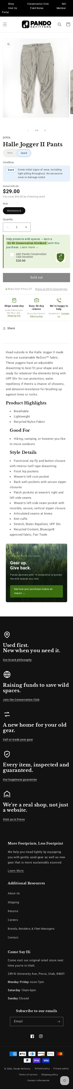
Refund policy (42, 1068)
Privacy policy (61, 1068)
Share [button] (11, 328)
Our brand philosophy (17, 659)
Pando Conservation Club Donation (31, 255)
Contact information (38, 1080)
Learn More (16, 870)
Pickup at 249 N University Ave (51, 289)
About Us (14, 893)
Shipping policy (49, 1074)
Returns (13, 911)
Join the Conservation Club (21, 699)
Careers (13, 919)
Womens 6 (16, 211)
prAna (6, 137)
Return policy (36, 316)
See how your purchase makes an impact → (33, 591)
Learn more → (29, 247)
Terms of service (28, 1074)
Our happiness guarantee (20, 779)
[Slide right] (45, 130)
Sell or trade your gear (18, 739)
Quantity (8, 219)
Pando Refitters (22, 1069)
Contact (13, 937)
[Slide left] (28, 130)
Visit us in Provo (14, 819)
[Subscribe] (59, 1021)
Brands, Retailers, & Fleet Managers (31, 928)
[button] (5, 24)
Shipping (13, 902)
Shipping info (14, 316)
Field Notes (36, 8)
